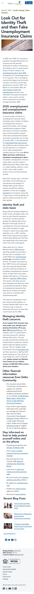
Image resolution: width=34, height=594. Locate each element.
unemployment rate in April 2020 (14, 73)
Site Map (5, 579)
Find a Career (7, 566)
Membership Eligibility (9, 569)
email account (21, 489)
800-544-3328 (19, 554)
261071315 (12, 550)
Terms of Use (6, 576)
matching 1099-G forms (18, 278)
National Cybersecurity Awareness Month (15, 464)
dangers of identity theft (15, 448)
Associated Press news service (16, 143)
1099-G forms (19, 249)
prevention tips (23, 349)
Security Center (7, 571)
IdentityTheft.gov (16, 330)
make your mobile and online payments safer (17, 472)
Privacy (5, 574)
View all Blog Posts (9, 533)
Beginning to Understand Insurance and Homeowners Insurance (23, 516)
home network (20, 494)
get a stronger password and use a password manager (17, 453)
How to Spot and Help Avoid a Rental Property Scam (22, 506)
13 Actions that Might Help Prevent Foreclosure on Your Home (23, 527)
